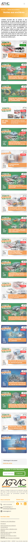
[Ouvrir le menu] (24, 4)
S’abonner (19, 473)
